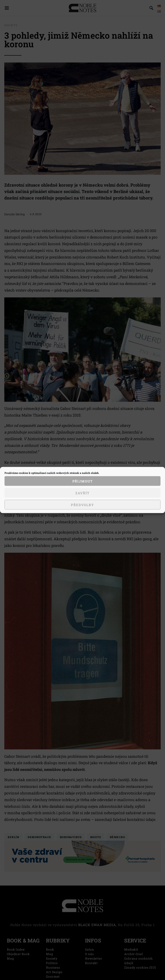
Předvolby (82, 504)
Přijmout (82, 481)
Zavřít (82, 493)
